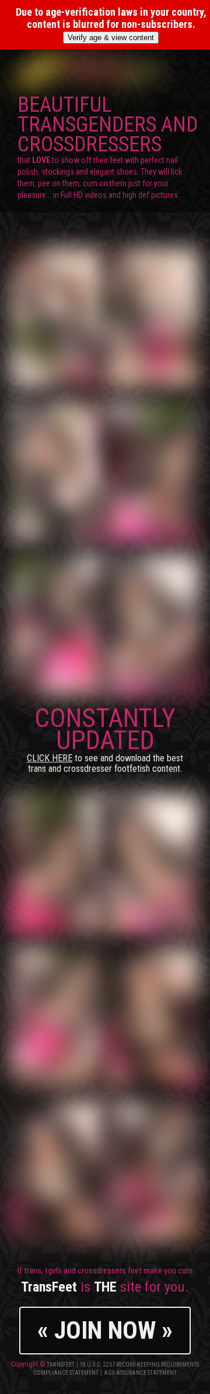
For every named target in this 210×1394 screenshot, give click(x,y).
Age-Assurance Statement (140, 1373)
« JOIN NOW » (105, 1330)
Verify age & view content (111, 37)
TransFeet (61, 1364)
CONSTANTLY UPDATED (105, 738)
